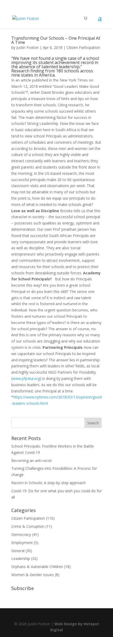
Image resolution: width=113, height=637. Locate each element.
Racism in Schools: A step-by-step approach (48, 482)
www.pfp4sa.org (26, 378)
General (17, 550)
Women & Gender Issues (32, 574)
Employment (22, 542)
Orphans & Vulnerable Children (37, 566)
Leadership (20, 558)
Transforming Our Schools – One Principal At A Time (55, 40)
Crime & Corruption (27, 526)
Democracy (21, 534)
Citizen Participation (83, 47)
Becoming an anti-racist (31, 460)
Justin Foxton (27, 47)
